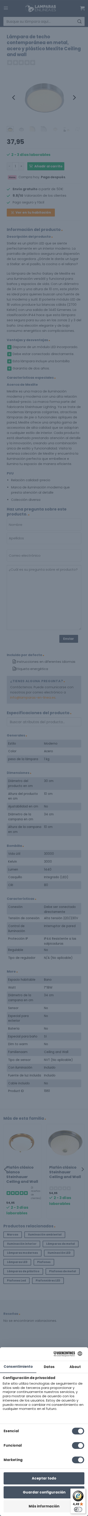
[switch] (78, 1509)
